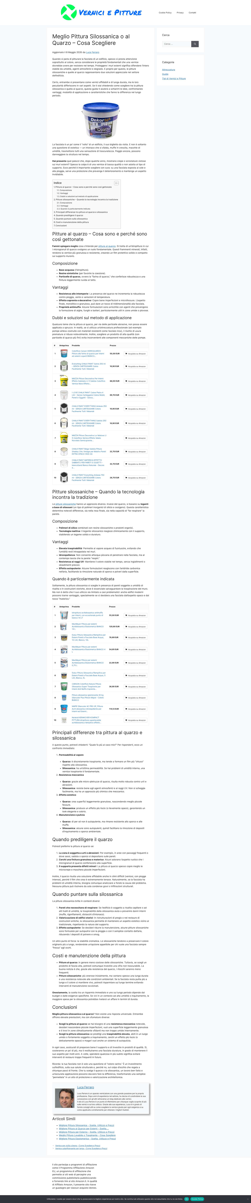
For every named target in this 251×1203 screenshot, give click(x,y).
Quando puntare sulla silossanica (72, 219)
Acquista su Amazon (137, 354)
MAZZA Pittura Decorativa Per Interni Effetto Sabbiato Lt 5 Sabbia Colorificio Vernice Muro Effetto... (88, 381)
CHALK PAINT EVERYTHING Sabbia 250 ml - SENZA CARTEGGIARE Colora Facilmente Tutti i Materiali (89, 423)
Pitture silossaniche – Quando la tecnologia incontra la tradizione (87, 199)
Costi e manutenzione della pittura (72, 222)
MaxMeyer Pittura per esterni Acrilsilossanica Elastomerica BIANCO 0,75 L (88, 662)
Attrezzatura (168, 69)
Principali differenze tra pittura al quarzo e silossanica (82, 212)
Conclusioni (61, 225)
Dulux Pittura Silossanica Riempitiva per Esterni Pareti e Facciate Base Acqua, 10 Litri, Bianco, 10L (89, 637)
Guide (165, 74)
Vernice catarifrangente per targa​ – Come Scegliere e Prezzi (81, 1148)
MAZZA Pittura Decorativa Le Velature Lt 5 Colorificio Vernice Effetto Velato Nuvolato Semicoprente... (89, 438)
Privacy (180, 12)
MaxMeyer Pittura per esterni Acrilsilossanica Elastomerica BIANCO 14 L (88, 626)
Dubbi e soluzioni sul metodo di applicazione (79, 196)
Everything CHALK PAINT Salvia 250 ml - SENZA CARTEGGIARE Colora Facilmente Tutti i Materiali (88, 366)
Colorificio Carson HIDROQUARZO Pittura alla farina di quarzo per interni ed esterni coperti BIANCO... (88, 353)
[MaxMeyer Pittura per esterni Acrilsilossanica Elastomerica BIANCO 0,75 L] (64, 662)
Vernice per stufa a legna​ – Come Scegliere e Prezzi (77, 1145)
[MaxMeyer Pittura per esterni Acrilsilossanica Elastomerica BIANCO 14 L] (64, 626)
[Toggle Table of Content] (115, 183)
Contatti (192, 12)
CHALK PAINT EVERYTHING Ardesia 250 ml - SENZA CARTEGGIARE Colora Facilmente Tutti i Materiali (89, 408)
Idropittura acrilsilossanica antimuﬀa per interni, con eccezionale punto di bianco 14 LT (87, 615)
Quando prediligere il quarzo (69, 215)
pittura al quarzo (107, 246)
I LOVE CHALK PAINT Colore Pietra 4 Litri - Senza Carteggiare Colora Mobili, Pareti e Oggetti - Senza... (88, 395)
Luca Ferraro (92, 52)
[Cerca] (195, 44)
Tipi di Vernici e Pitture (174, 78)
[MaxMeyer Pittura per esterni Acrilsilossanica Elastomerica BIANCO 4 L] (64, 649)
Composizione (66, 190)
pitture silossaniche (66, 504)
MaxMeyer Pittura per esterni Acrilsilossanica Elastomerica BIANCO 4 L (88, 649)
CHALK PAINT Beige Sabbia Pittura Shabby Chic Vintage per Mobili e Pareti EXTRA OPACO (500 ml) (89, 451)
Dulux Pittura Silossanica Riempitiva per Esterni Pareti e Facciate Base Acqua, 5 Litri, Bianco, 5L (89, 675)
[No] (247, 1199)
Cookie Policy (165, 12)
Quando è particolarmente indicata (75, 209)
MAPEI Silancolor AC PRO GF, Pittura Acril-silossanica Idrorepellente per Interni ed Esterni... (87, 708)
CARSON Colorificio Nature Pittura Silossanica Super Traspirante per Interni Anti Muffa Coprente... (86, 686)
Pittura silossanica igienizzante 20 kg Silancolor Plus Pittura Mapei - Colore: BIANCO (88, 697)
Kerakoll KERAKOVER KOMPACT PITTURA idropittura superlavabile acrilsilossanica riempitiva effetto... (86, 720)
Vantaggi (64, 193)
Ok (187, 1199)
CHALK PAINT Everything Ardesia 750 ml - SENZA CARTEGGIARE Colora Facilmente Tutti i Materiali (88, 477)
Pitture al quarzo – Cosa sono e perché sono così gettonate (83, 187)
